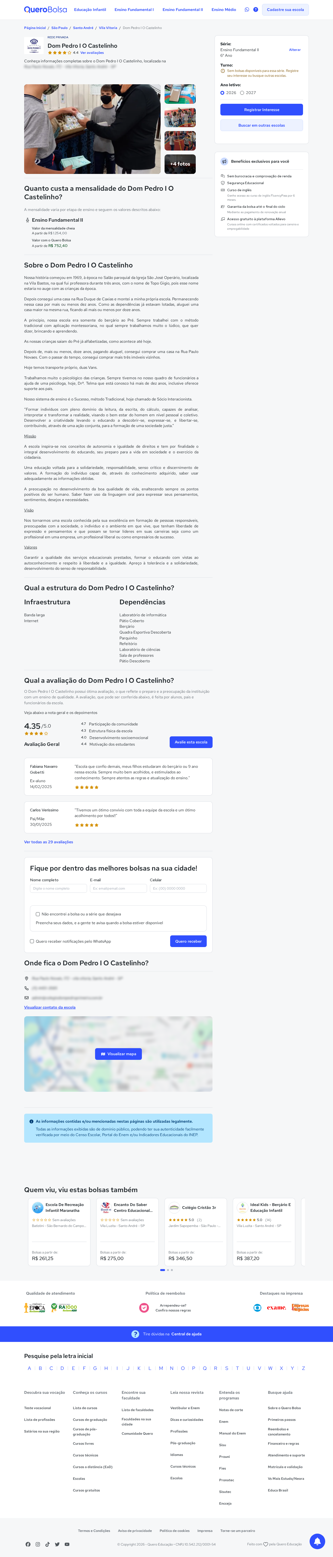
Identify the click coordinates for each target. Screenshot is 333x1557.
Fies (222, 1468)
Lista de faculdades (138, 1410)
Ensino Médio (224, 9)
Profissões (179, 1431)
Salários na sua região (41, 1431)
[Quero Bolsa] (45, 10)
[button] (118, 777)
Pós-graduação (182, 1443)
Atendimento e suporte (286, 1455)
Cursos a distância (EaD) (93, 1467)
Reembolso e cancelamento (279, 1431)
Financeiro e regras (283, 1443)
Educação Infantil (90, 9)
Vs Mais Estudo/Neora (286, 1478)
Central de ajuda (186, 1334)
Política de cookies (175, 1531)
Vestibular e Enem (185, 1408)
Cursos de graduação (90, 1419)
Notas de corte (231, 1410)
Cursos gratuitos (86, 1490)
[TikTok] (47, 1544)
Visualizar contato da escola (50, 1007)
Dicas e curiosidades (186, 1419)
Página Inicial (35, 28)
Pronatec (226, 1480)
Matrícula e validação (285, 1467)
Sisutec (225, 1492)
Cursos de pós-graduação (85, 1431)
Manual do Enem (232, 1433)
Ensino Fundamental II (183, 9)
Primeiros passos (282, 1419)
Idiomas (176, 1455)
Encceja (225, 1503)
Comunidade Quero (137, 1433)
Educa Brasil (278, 1490)
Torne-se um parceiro (237, 1531)
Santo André (83, 28)
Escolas (79, 1478)
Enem (223, 1421)
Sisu (222, 1445)
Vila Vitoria (108, 28)
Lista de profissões (39, 1419)
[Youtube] (67, 1544)
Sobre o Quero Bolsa (284, 1408)
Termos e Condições (94, 1531)
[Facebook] (28, 1544)
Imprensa (205, 1531)
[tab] (162, 1270)
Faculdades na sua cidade (136, 1421)
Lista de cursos (85, 1408)
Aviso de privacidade (135, 1531)
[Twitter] (57, 1544)
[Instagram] (38, 1544)
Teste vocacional (37, 1408)
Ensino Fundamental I (134, 9)
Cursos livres (83, 1443)
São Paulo (59, 28)
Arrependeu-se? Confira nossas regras (173, 1308)
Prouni (224, 1456)
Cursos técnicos (85, 1455)
